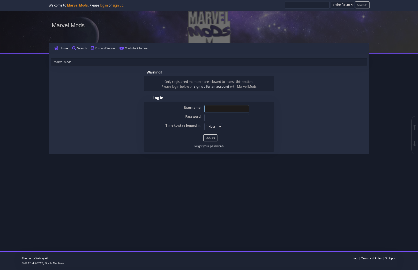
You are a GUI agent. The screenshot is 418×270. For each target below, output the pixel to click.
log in (104, 5)
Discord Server (105, 48)
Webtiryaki (42, 258)
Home (64, 48)
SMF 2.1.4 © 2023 (32, 263)
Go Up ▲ (390, 258)
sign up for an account (211, 86)
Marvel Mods (68, 25)
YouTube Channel (136, 48)
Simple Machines (54, 263)
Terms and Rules (371, 258)
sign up (118, 5)
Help (355, 258)
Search (82, 48)
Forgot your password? (209, 146)
